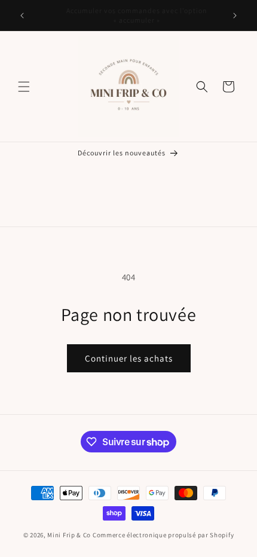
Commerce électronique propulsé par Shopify (163, 535)
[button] (24, 87)
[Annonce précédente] (22, 15)
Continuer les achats (129, 358)
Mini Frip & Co (69, 535)
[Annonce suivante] (235, 15)
